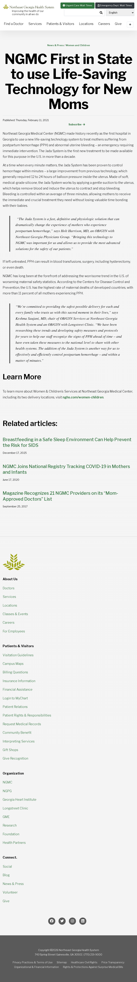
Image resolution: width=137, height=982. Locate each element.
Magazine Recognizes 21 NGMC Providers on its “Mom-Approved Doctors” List (60, 496)
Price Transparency (113, 962)
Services (35, 24)
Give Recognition (15, 758)
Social (7, 866)
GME (6, 817)
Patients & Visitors (60, 24)
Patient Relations (15, 707)
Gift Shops (10, 750)
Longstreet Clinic (15, 808)
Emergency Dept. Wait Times (116, 5)
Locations (86, 24)
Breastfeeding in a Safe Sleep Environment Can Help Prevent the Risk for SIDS (67, 442)
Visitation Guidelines (18, 655)
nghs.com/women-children (83, 397)
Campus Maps (13, 664)
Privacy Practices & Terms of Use (33, 962)
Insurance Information (19, 681)
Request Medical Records (22, 724)
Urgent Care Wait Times (78, 5)
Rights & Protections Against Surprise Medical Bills (93, 967)
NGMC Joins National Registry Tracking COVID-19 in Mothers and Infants (66, 469)
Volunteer (10, 892)
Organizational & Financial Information (36, 967)
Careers (104, 24)
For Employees (14, 631)
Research (10, 825)
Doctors (8, 588)
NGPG (7, 791)
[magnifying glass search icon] (101, 13)
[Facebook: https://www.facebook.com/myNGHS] (51, 921)
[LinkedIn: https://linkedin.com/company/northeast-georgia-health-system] (82, 921)
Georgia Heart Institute (19, 799)
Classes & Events (15, 614)
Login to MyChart (15, 698)
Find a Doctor (14, 24)
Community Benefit (17, 732)
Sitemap (62, 962)
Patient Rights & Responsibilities (27, 715)
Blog (6, 875)
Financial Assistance (17, 689)
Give (6, 901)
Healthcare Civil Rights (84, 962)
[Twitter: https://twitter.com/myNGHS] (62, 921)
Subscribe (75, 124)
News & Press (13, 884)
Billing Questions (15, 672)
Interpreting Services (19, 741)
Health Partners (14, 843)
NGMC (7, 782)
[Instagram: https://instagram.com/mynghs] (72, 921)
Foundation (11, 834)
